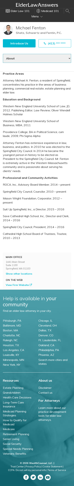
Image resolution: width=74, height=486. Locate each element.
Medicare (9, 429)
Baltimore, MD (12, 325)
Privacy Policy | (34, 466)
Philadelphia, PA (48, 350)
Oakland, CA (46, 345)
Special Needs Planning (18, 449)
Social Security (12, 444)
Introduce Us (19, 43)
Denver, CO (45, 335)
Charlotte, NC (11, 335)
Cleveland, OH (47, 325)
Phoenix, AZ (46, 355)
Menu (35, 16)
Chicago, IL (45, 320)
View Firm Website (17, 285)
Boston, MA (10, 330)
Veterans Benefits (14, 453)
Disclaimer (45, 388)
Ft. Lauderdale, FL (49, 340)
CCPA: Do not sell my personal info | (27, 470)
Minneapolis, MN (13, 360)
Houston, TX (11, 345)
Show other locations (19, 273)
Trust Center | (18, 466)
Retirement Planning (16, 434)
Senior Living (11, 439)
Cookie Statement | (53, 466)
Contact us (45, 392)
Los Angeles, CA (13, 350)
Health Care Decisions (17, 397)
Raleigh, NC (10, 340)
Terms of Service (57, 470)
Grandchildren (11, 392)
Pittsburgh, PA (12, 320)
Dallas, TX (44, 330)
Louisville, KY (11, 355)
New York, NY (11, 364)
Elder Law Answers (37, 5)
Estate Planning (13, 388)
